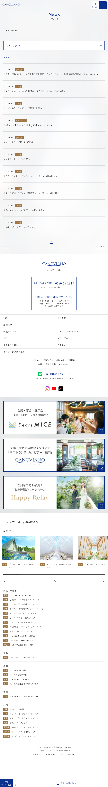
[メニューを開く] (103, 5)
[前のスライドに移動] (4, 581)
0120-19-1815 (64, 283)
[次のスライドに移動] (103, 581)
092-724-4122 (62, 297)
